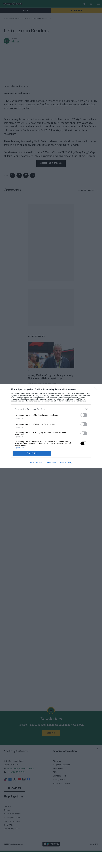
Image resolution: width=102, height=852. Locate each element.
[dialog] (51, 426)
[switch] (83, 415)
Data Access (51, 463)
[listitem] (51, 409)
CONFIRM (32, 453)
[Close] (96, 389)
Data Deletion (36, 463)
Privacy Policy (66, 463)
